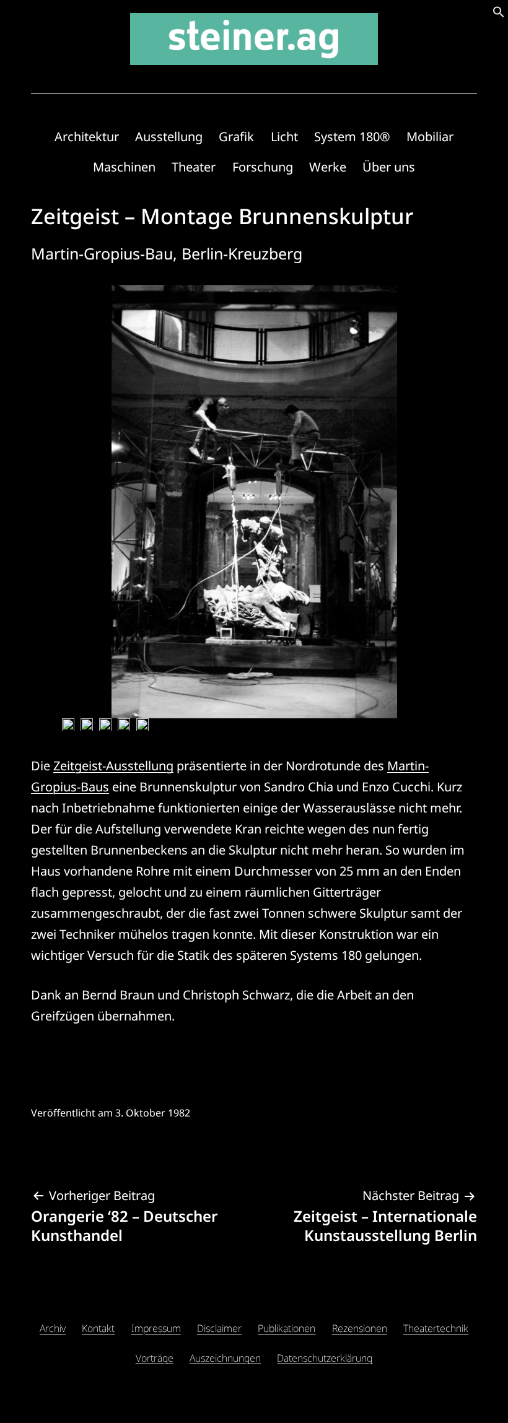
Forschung (262, 167)
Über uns (388, 167)
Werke (327, 167)
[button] (499, 13)
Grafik (236, 136)
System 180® (352, 136)
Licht (284, 136)
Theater (194, 167)
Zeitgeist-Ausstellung (113, 765)
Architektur (87, 136)
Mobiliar (429, 136)
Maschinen (124, 167)
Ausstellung (169, 136)
